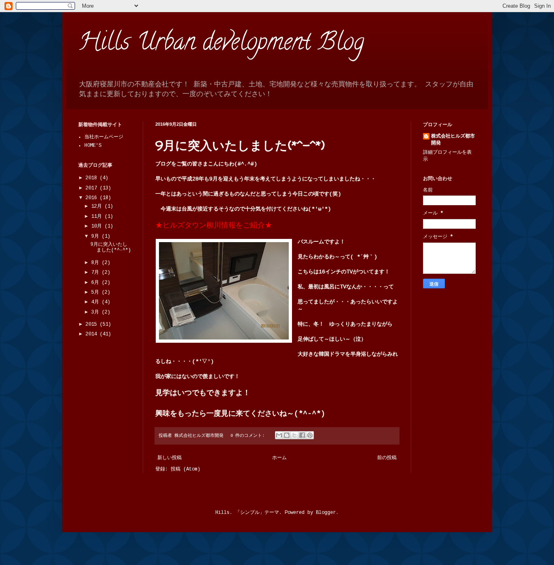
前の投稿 (387, 458)
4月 (96, 302)
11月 (98, 216)
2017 (93, 188)
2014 (93, 334)
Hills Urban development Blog (221, 44)
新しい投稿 (169, 458)
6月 (96, 283)
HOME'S (92, 145)
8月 (96, 263)
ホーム (279, 458)
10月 (98, 226)
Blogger (326, 513)
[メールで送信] (279, 435)
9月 (96, 236)
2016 (93, 198)
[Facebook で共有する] (302, 435)
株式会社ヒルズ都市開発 (453, 139)
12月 (98, 206)
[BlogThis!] (287, 435)
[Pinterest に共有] (310, 435)
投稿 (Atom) (185, 469)
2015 (93, 324)
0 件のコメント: (248, 435)
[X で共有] (294, 435)
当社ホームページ (103, 137)
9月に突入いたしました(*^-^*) (240, 145)
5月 (96, 292)
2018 (93, 178)
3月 (96, 312)
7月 (96, 272)
